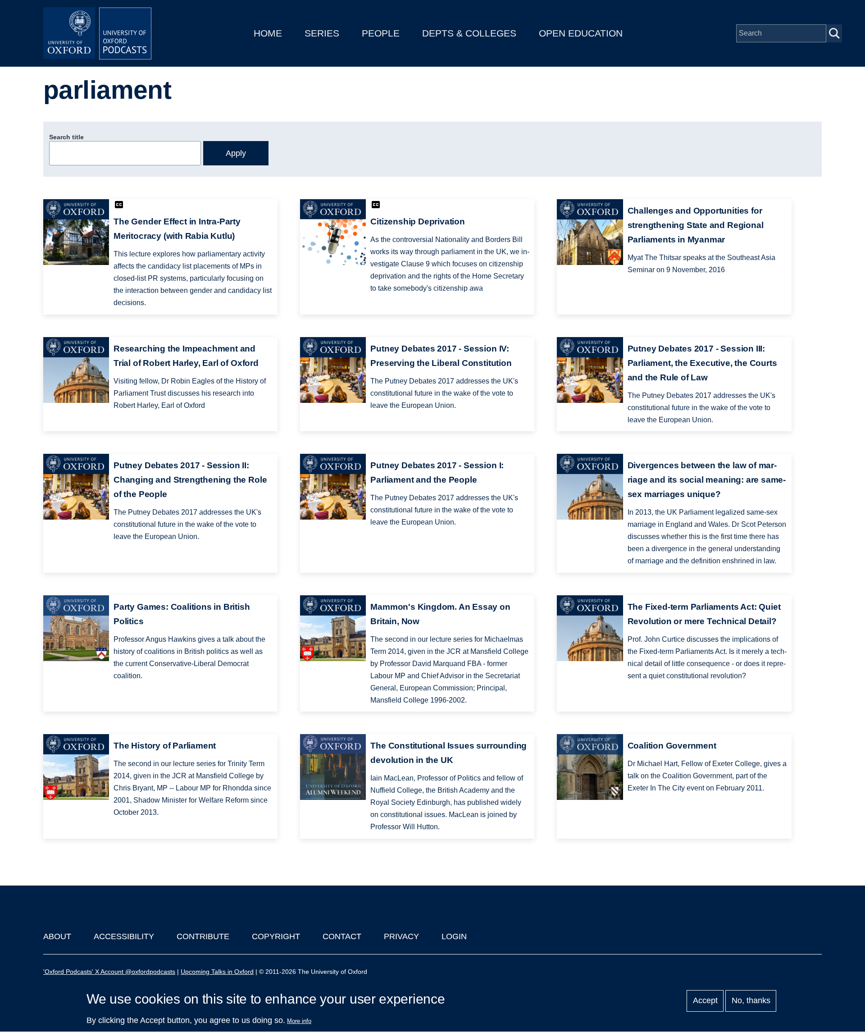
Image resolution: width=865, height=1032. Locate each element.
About (57, 936)
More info (299, 1021)
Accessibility (124, 936)
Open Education (581, 33)
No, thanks (751, 1000)
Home (268, 33)
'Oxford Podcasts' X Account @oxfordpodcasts (109, 971)
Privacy (401, 936)
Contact (342, 936)
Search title (66, 137)
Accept (705, 1000)
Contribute (203, 936)
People (381, 33)
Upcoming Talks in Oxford (217, 971)
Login (454, 936)
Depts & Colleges (469, 33)
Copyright (276, 936)
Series (322, 33)
